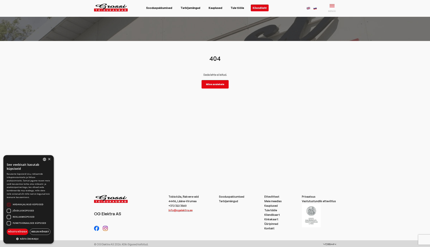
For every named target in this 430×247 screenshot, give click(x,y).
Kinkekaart (271, 219)
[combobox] (44, 159)
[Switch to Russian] (315, 8)
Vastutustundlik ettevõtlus (319, 201)
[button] (28, 238)
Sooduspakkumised (159, 8)
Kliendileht (260, 8)
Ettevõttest (271, 196)
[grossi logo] (111, 13)
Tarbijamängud (190, 8)
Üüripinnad (271, 224)
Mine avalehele (215, 84)
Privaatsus (308, 196)
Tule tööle (237, 8)
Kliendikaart (272, 214)
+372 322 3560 (177, 205)
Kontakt (269, 228)
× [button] (49, 159)
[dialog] (28, 199)
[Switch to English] (308, 8)
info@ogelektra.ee (180, 210)
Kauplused (215, 8)
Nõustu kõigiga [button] (17, 231)
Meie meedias (273, 201)
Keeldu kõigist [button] (40, 231)
